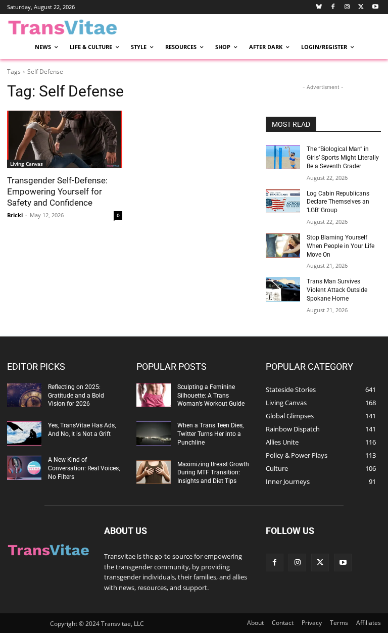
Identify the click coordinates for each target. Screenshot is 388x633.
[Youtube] (375, 7)
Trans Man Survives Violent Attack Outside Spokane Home (337, 290)
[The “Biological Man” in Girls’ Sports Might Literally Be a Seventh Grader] (283, 157)
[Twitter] (361, 7)
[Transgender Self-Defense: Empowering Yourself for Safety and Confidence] (64, 139)
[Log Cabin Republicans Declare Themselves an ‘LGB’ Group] (283, 201)
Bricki (15, 215)
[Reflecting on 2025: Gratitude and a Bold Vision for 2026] (24, 395)
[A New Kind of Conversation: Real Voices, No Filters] (24, 468)
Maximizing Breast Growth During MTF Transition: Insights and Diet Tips (213, 473)
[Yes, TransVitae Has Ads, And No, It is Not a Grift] (24, 433)
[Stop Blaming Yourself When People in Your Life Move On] (283, 245)
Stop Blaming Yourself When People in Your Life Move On (340, 246)
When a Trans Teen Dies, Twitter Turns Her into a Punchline (210, 434)
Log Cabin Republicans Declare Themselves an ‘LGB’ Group (338, 202)
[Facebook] (333, 7)
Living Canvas (26, 163)
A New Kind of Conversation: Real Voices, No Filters (84, 468)
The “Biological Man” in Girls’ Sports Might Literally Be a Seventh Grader (343, 157)
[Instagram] (347, 7)
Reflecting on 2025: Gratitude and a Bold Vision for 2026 (76, 395)
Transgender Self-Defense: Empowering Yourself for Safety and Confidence (57, 191)
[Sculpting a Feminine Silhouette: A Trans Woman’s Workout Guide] (153, 395)
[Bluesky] (319, 7)
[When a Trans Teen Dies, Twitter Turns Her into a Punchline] (153, 433)
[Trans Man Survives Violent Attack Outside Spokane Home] (283, 289)
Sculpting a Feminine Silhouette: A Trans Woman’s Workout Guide (211, 395)
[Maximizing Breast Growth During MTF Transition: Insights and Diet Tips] (153, 472)
